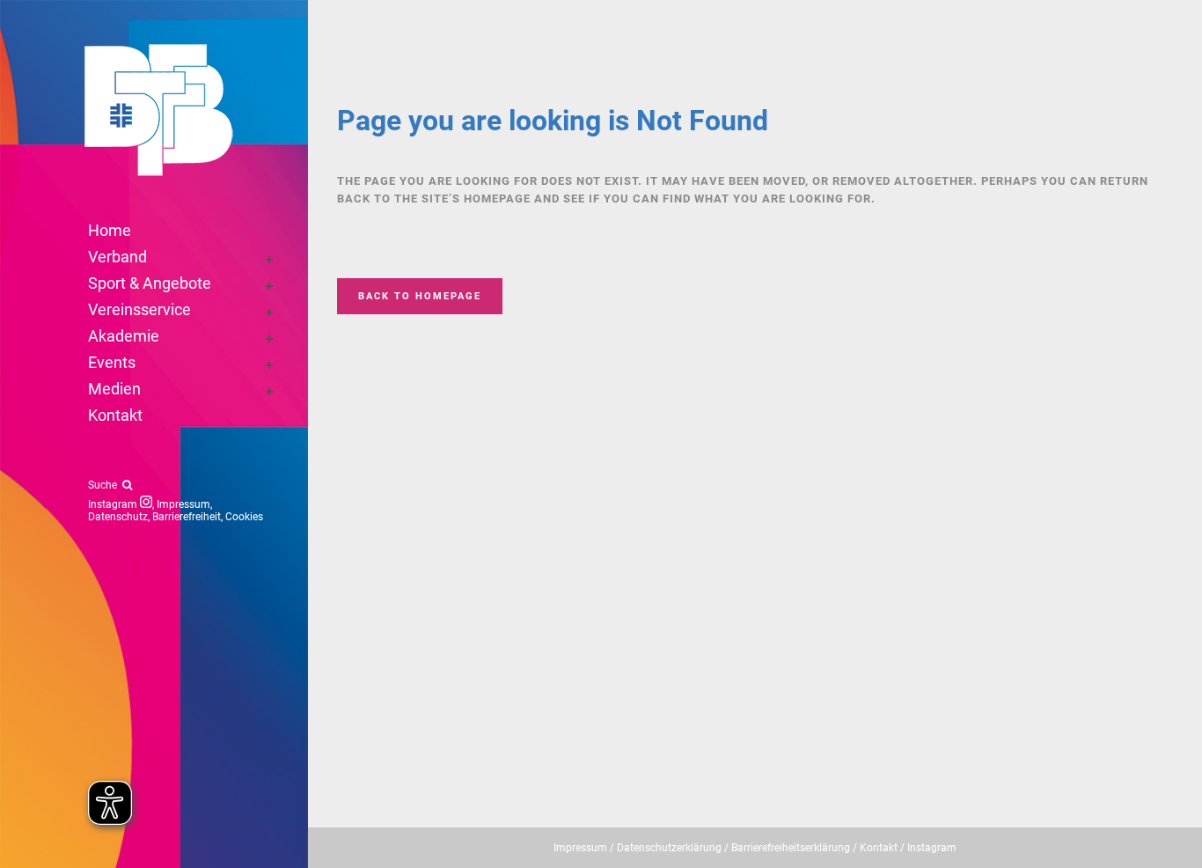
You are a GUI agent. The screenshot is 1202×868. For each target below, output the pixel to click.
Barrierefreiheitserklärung (790, 848)
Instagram (114, 504)
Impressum (183, 504)
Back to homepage (419, 296)
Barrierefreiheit (186, 517)
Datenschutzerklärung (669, 848)
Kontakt (879, 848)
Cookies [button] (244, 517)
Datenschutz (118, 517)
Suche (105, 485)
